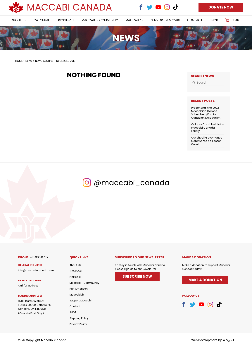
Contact (194, 20)
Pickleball (66, 20)
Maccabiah (134, 20)
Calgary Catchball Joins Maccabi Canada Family (207, 127)
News (28, 61)
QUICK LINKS (79, 257)
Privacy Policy (78, 324)
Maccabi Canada (69, 7)
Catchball (42, 20)
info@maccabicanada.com (36, 270)
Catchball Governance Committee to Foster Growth (206, 141)
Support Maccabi (165, 20)
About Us (18, 20)
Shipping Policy (79, 318)
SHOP (214, 20)
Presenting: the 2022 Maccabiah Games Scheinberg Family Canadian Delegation (205, 113)
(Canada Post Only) (31, 313)
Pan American (79, 289)
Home (19, 61)
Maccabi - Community (100, 20)
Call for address (28, 285)
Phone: (33, 257)
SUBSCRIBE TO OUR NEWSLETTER (139, 257)
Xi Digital (228, 340)
